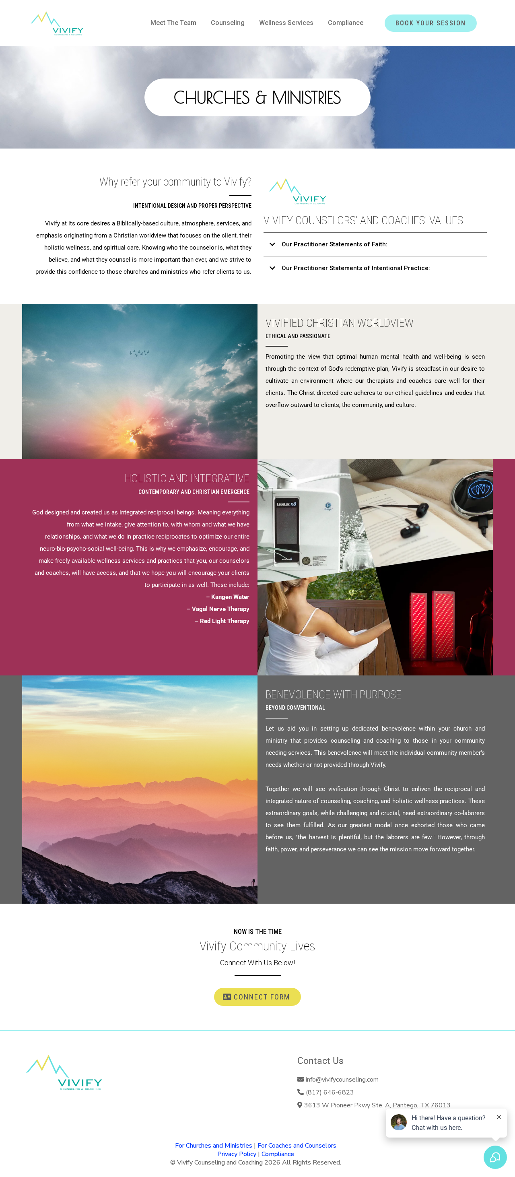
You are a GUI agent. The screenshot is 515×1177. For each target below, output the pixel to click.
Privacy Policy (236, 1154)
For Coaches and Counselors (297, 1145)
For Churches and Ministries (213, 1145)
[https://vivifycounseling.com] (57, 23)
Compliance (278, 1154)
